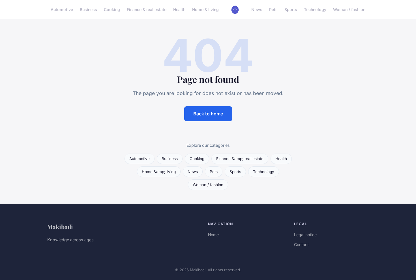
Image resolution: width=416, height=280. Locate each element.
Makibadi (60, 227)
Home (213, 234)
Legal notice (305, 234)
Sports (290, 9)
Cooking (112, 9)
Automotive (62, 9)
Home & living (205, 9)
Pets (273, 9)
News (256, 9)
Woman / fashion (349, 9)
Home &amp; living (159, 171)
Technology (315, 9)
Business (88, 9)
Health (179, 9)
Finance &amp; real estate (239, 158)
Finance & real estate (146, 9)
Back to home (208, 114)
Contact (301, 244)
